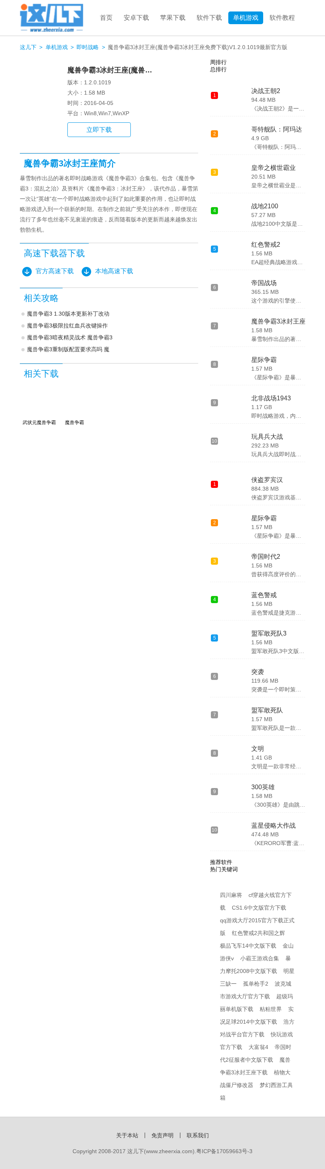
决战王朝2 (265, 91)
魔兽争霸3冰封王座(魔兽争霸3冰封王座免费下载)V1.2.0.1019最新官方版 (197, 47)
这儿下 (28, 47)
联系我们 (198, 1135)
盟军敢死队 (267, 710)
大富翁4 (258, 1047)
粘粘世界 (271, 1009)
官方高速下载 (55, 271)
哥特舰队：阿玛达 (276, 129)
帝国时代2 (265, 556)
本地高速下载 (114, 271)
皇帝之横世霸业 (273, 167)
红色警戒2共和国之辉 (258, 933)
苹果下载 (172, 17)
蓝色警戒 (264, 595)
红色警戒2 (265, 244)
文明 (257, 748)
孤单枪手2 (255, 984)
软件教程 (282, 17)
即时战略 (87, 47)
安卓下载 (136, 17)
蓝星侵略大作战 (273, 825)
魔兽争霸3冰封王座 (278, 321)
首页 (106, 17)
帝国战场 (264, 283)
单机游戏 (245, 17)
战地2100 (264, 206)
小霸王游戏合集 (259, 958)
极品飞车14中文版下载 (248, 945)
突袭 (257, 671)
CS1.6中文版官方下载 (259, 907)
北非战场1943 (271, 398)
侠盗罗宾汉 (267, 479)
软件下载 (209, 17)
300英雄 (263, 787)
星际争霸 (264, 359)
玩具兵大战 (267, 436)
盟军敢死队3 (269, 633)
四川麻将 (231, 895)
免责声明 (162, 1135)
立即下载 (99, 129)
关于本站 (127, 1135)
